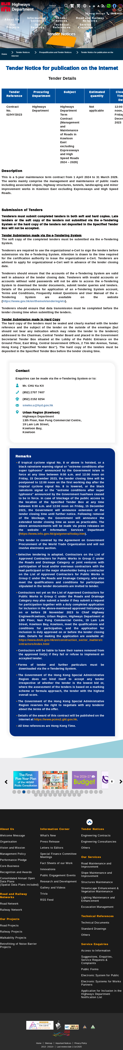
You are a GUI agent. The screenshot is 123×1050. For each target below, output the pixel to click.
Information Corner (55, 829)
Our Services (91, 857)
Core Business (9, 866)
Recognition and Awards (16, 872)
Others (85, 847)
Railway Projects (11, 931)
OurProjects (13, 26)
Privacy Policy (80, 1043)
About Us (12, 19)
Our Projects (9, 919)
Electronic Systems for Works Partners (101, 983)
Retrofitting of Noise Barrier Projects (18, 945)
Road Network (9, 903)
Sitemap (48, 1043)
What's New (48, 835)
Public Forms (90, 969)
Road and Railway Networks (13, 895)
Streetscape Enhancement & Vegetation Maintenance (100, 890)
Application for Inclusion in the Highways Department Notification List (101, 994)
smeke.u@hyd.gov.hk (38, 405)
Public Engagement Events (58, 875)
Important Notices (63, 1043)
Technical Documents (95, 922)
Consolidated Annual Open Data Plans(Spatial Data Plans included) (19, 881)
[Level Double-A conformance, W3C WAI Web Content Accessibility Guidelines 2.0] (71, 1029)
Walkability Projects (13, 937)
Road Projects (9, 925)
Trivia (44, 893)
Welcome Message (12, 835)
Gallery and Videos (52, 887)
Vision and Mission (12, 847)
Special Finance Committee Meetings (58, 855)
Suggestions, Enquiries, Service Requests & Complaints (97, 960)
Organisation (8, 841)
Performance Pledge (13, 859)
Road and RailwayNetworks (90, 19)
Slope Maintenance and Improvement (96, 874)
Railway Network (11, 909)
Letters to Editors (51, 847)
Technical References (97, 916)
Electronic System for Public (100, 975)
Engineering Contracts (96, 835)
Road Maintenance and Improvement (96, 865)
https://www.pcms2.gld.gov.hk (55, 719)
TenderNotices (62, 19)
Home (38, 1043)
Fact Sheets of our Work (56, 863)
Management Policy (13, 853)
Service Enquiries (94, 944)
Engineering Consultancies (98, 841)
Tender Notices (92, 829)
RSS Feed (46, 899)
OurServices (37, 26)
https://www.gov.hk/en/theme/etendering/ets (34, 301)
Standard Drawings (93, 928)
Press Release (50, 841)
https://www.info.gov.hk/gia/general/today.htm (52, 533)
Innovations (47, 869)
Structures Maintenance (97, 882)
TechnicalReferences (62, 26)
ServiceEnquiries (85, 26)
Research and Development (58, 881)
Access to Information (95, 950)
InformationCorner (36, 19)
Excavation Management (97, 906)
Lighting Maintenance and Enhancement (98, 899)
